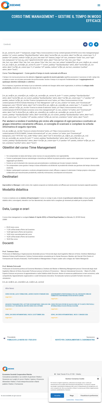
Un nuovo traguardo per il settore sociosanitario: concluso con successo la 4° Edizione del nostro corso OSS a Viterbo (27, 305)
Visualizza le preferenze (89, 395)
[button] (98, 379)
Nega (72, 395)
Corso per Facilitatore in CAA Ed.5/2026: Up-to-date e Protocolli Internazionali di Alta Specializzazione (72, 305)
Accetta (57, 395)
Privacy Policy (79, 399)
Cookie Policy (70, 399)
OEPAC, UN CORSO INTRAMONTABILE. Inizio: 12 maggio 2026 (69, 314)
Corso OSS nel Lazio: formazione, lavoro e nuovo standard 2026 (27, 294)
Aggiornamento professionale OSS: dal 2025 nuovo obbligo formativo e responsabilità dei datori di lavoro (71, 295)
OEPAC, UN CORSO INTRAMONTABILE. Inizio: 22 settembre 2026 (24, 314)
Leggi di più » (8, 297)
